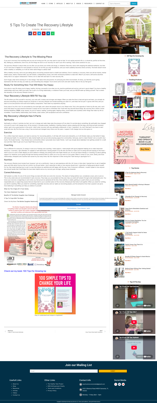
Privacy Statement (81, 208)
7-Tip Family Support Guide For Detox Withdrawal (136, 233)
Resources (88, 3)
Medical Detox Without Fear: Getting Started (137, 268)
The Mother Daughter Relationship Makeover (31, 201)
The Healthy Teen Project (55, 384)
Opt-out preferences (72, 208)
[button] (117, 195)
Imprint (88, 208)
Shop (14, 386)
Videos (78, 3)
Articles (59, 3)
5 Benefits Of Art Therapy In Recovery (136, 196)
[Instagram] (115, 384)
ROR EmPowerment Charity (56, 386)
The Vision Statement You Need (14, 192)
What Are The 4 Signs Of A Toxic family (16, 189)
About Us (69, 3)
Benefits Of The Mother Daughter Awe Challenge (19, 195)
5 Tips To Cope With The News (13, 198)
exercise (83, 140)
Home (43, 3)
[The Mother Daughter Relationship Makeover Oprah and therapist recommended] (134, 163)
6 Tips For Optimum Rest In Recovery (135, 172)
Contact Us (100, 3)
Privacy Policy (52, 390)
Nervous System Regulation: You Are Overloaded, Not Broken (135, 221)
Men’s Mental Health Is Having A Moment (137, 184)
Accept (78, 204)
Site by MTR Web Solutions (94, 401)
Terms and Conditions (54, 388)
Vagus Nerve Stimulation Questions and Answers (136, 209)
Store (51, 3)
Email (31, 368)
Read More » (128, 176)
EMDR (18, 110)
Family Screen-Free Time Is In (134, 244)
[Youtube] (123, 384)
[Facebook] (119, 384)
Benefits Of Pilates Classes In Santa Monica (137, 256)
